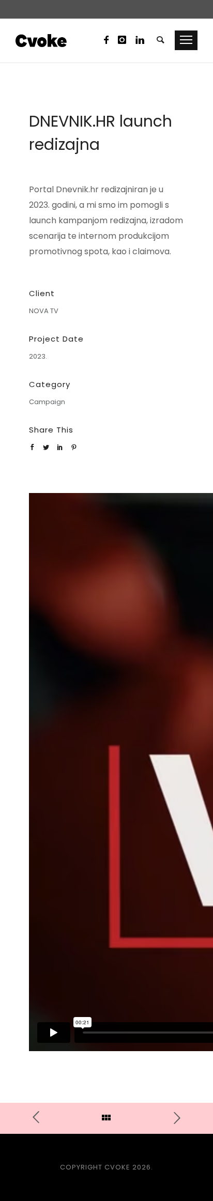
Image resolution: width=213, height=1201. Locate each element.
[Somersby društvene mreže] (172, 1117)
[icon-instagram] (125, 40)
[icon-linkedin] (140, 40)
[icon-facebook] (109, 40)
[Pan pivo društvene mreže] (41, 1118)
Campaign (47, 402)
